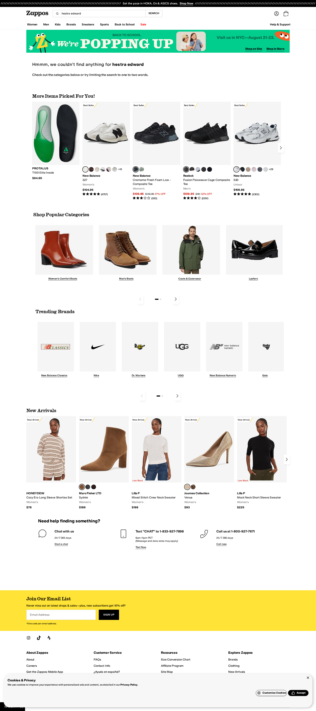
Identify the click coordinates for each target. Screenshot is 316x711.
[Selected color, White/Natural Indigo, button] (236, 169)
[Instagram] (29, 638)
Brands (233, 659)
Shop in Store (275, 48)
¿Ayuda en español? (107, 672)
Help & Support (280, 24)
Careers (31, 665)
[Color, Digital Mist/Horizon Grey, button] (103, 169)
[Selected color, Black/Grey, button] (136, 169)
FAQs (97, 659)
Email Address (39, 614)
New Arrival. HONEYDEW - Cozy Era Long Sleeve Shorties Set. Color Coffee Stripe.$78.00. (51, 462)
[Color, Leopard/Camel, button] (193, 487)
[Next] (281, 148)
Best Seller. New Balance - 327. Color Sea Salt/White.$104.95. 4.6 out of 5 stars (106, 149)
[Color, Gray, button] (198, 169)
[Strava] (49, 638)
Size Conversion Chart (175, 659)
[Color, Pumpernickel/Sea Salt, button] (91, 169)
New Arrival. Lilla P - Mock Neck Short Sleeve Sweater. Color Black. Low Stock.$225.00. (262, 462)
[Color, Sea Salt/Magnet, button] (260, 169)
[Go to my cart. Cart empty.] (286, 13)
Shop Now (186, 3)
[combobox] (99, 13)
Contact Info (102, 665)
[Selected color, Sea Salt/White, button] (85, 169)
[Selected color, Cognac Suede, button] (82, 487)
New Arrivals (236, 672)
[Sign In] (276, 13)
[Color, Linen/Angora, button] (97, 169)
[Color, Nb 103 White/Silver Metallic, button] (266, 169)
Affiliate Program (172, 665)
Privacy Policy (128, 684)
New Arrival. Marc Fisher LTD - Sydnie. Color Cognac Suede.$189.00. (104, 462)
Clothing (234, 665)
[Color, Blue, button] (204, 169)
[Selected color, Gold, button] (187, 487)
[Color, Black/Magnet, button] (242, 169)
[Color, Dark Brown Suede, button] (94, 487)
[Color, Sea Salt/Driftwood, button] (248, 169)
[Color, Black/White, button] (209, 169)
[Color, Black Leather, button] (88, 487)
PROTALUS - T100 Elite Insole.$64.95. (56, 141)
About (30, 659)
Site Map (167, 672)
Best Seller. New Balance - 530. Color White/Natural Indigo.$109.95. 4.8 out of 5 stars (257, 149)
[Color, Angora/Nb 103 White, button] (115, 169)
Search (153, 13)
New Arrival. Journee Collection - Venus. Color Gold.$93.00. (209, 462)
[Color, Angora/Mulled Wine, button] (109, 169)
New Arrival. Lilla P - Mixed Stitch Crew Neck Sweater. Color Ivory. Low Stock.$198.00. (156, 462)
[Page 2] (160, 299)
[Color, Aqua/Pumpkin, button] (141, 169)
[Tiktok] (39, 638)
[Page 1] (157, 299)
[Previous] (140, 299)
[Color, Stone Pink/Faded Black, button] (254, 169)
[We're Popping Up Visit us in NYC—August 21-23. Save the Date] (158, 41)
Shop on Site (253, 48)
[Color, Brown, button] (192, 169)
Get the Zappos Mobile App (44, 672)
